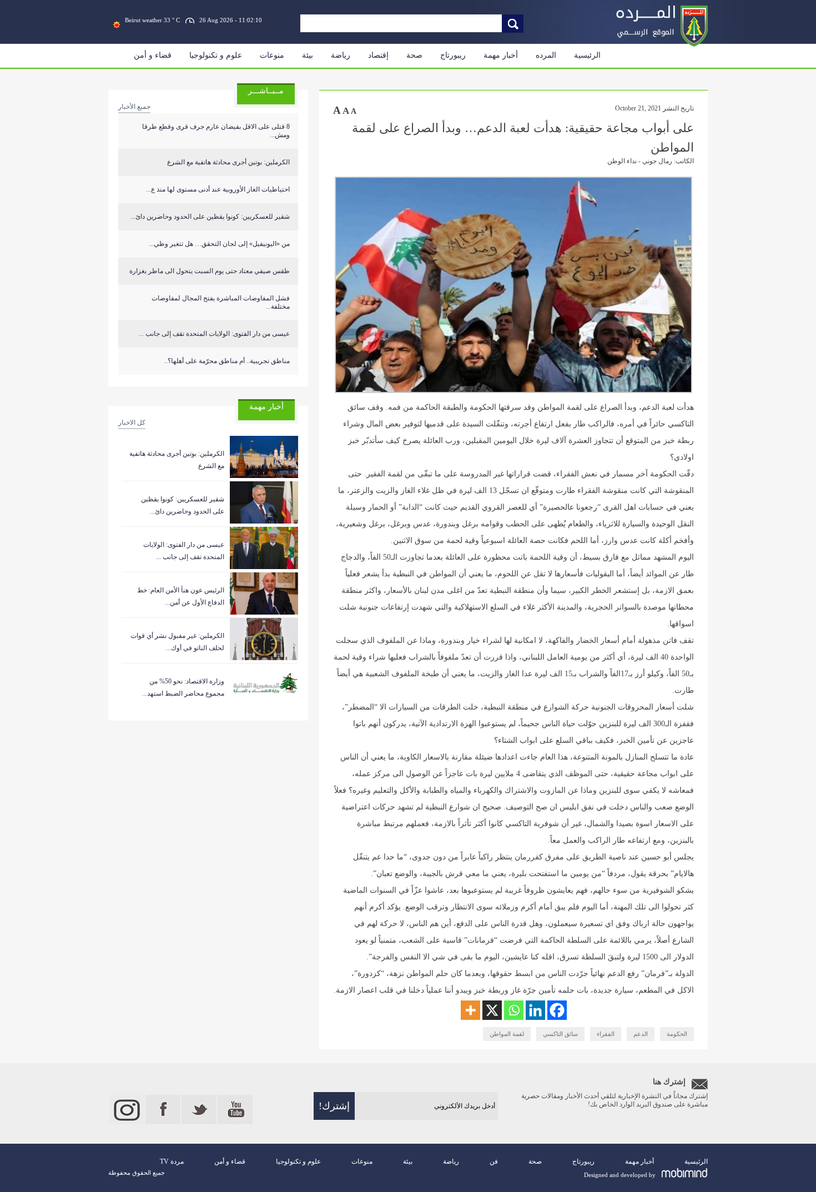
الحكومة (677, 1033)
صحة (414, 55)
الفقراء (605, 1033)
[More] (470, 1010)
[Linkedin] (535, 1010)
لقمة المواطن (507, 1033)
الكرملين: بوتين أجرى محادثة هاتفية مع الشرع (228, 162)
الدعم (640, 1033)
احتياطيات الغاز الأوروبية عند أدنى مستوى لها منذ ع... (218, 189)
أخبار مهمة (500, 55)
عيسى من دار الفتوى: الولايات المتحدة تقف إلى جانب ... (214, 334)
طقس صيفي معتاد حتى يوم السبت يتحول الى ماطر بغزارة (209, 271)
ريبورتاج (453, 55)
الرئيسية (587, 55)
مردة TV (172, 1161)
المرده (546, 55)
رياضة (340, 55)
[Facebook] (557, 1010)
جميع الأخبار (134, 106)
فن (494, 1161)
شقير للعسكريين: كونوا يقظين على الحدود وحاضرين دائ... (210, 216)
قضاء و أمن (153, 55)
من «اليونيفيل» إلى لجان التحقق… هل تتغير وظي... (219, 244)
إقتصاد (378, 55)
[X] (492, 1010)
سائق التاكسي (560, 1033)
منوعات (272, 55)
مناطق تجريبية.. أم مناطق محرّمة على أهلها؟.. (227, 361)
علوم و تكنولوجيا (215, 55)
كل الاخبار (131, 422)
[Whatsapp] (513, 1010)
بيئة (307, 55)
